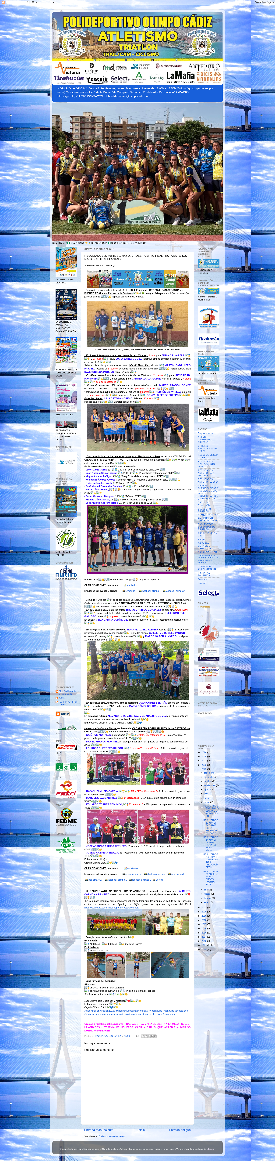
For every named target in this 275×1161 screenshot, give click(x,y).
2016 (204, 928)
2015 (204, 933)
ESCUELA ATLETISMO (204, 503)
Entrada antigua (180, 1130)
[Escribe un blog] (146, 1036)
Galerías (202, 579)
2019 (204, 916)
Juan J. (62, 698)
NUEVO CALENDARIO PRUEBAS (205, 439)
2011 (204, 949)
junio (206, 798)
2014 (204, 937)
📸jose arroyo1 (176, 874)
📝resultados (130, 585)
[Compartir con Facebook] (152, 1036)
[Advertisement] (66, 633)
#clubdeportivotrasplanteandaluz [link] (131, 1010)
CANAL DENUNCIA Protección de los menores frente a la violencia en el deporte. (208, 557)
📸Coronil (157, 880)
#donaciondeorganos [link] (95, 1014)
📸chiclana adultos (132, 874)
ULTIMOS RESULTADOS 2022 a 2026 (208, 448)
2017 (204, 924)
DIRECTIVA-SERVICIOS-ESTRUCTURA (205, 546)
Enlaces (202, 583)
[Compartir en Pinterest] (155, 1036)
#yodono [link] (129, 1014)
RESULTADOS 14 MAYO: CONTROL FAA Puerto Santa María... (210, 843)
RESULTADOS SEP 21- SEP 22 (208, 456)
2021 (204, 907)
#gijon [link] (87, 1010)
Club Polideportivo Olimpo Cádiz (68, 692)
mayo (207, 802)
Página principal (206, 433)
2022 (204, 769)
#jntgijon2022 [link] (107, 1010)
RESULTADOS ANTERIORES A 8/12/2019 (206, 473)
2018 (204, 920)
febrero (208, 898)
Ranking (202, 539)
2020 (204, 912)
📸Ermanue (128, 591)
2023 (204, 765)
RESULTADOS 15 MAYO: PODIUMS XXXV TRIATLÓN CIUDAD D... (210, 826)
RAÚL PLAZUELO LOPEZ (68, 703)
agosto (208, 789)
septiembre (210, 785)
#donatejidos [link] (181, 1010)
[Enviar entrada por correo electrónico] (137, 1036)
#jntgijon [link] (95, 1010)
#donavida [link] (168, 1010)
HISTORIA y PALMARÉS (204, 574)
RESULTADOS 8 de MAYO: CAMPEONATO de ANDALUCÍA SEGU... (210, 860)
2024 (204, 761)
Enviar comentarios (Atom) (112, 1136)
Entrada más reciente (98, 1130)
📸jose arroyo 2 (93, 880)
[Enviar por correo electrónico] (143, 1036)
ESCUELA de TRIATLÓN (204, 510)
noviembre (209, 777)
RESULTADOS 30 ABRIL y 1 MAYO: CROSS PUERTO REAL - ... (211, 878)
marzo (207, 894)
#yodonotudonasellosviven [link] (148, 1014)
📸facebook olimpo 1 (150, 591)
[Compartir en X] (149, 1036)
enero (207, 902)
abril (206, 890)
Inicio (141, 1130)
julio (206, 793)
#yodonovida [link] (155, 1010)
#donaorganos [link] (169, 1014)
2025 (204, 756)
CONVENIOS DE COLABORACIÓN (207, 567)
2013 (204, 941)
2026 (204, 752)
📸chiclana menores (155, 874)
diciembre (209, 773)
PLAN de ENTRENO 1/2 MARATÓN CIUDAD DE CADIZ (208, 517)
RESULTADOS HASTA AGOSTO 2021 (206, 464)
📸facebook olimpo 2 (174, 591)
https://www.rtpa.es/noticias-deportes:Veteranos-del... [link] (112, 907)
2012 (204, 945)
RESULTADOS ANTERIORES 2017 (208, 480)
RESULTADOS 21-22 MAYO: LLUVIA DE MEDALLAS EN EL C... (211, 811)
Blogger (211, 1149)
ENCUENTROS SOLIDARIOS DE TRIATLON (206, 527)
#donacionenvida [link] (115, 1014)
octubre (208, 781)
